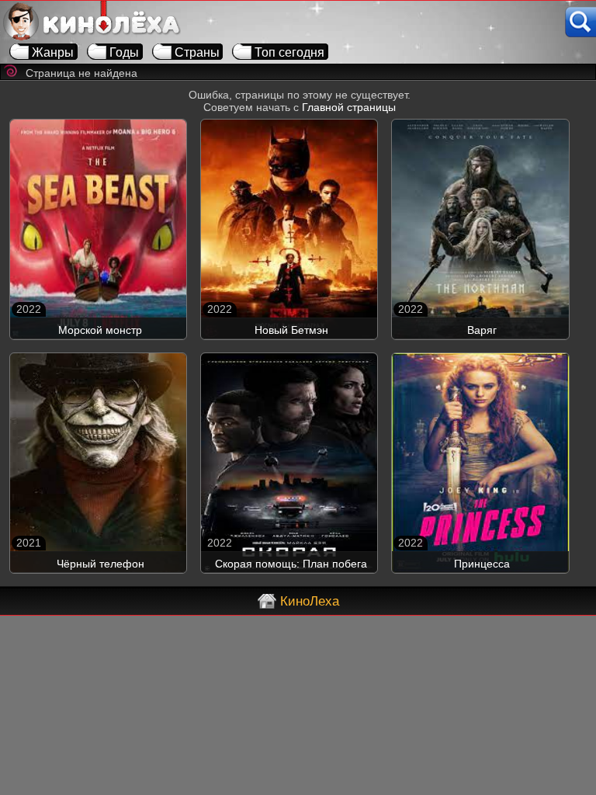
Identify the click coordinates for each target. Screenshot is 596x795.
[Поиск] (580, 22)
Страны (197, 52)
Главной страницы (349, 107)
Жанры (53, 52)
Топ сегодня (289, 52)
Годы (124, 52)
